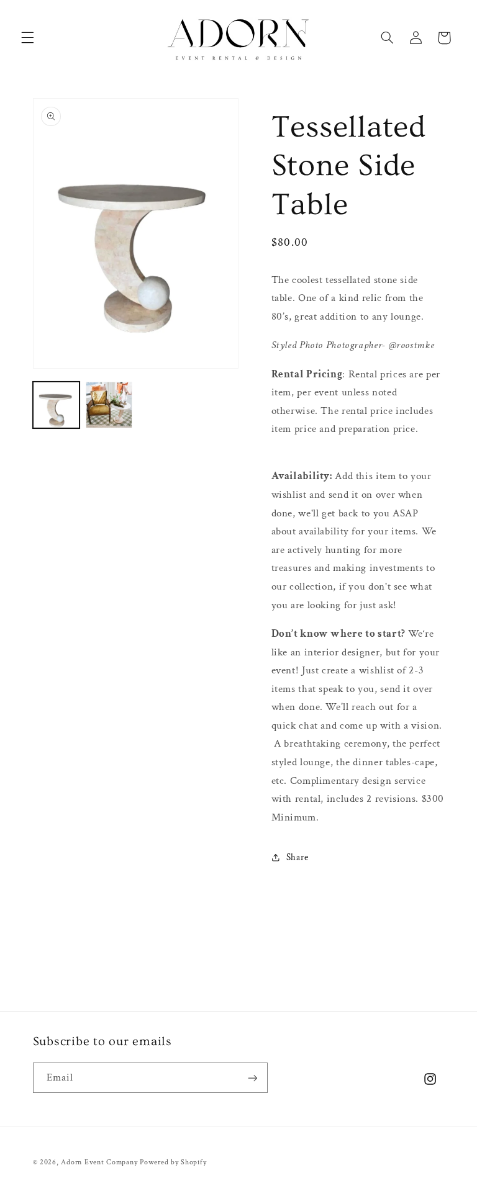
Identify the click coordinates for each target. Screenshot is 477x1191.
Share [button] (297, 857)
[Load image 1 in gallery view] (56, 405)
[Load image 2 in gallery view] (109, 405)
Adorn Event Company (99, 1162)
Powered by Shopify (173, 1162)
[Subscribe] (252, 1078)
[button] (27, 38)
